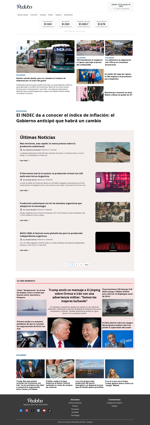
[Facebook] (21, 410)
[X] (33, 410)
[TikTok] (50, 410)
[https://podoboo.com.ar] (45, 7)
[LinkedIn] (38, 410)
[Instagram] (27, 410)
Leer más (23, 160)
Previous (65, 265)
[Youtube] (44, 410)
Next (87, 265)
